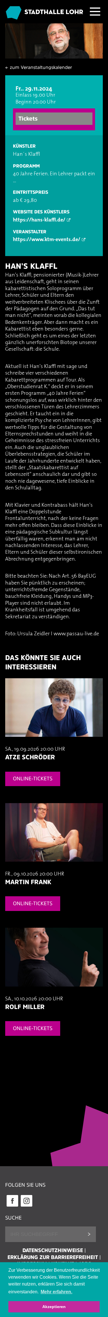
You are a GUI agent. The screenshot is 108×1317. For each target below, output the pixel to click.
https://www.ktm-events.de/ (46, 240)
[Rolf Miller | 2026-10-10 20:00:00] (54, 992)
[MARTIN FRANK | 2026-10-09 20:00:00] (54, 867)
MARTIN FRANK (28, 882)
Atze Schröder (30, 757)
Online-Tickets (32, 778)
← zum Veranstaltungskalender (38, 67)
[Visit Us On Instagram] (26, 1206)
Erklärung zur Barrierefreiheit (52, 1257)
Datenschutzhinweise (52, 1250)
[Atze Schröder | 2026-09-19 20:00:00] (54, 742)
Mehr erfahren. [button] (56, 1291)
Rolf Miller (25, 1007)
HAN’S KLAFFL (31, 266)
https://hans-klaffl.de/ (39, 220)
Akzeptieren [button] (54, 1306)
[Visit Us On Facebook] (12, 1206)
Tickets (28, 118)
